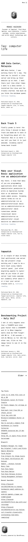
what (20, 357)
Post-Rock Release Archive (11, 474)
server (18, 298)
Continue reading (8, 96)
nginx (7, 298)
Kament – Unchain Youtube (11, 464)
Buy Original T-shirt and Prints (14, 448)
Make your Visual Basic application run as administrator (14, 173)
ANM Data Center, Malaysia (11, 65)
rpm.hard (9, 357)
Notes (3, 107)
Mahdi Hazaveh (14, 27)
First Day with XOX (8, 415)
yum (10, 299)
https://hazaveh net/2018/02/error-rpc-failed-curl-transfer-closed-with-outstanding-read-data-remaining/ (13, 512)
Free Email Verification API (12, 458)
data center (22, 355)
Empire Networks (7, 451)
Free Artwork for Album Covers (13, 456)
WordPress (20, 535)
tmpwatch (6, 251)
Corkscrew (5, 428)
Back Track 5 (8, 123)
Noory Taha (5, 466)
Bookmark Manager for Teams (11, 446)
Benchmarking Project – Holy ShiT (14, 317)
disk (2, 357)
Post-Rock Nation (7, 471)
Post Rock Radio (7, 469)
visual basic (5, 235)
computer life (11, 105)
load (2, 298)
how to (20, 233)
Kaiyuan (4, 461)
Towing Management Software (11, 476)
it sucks (21, 105)
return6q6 (5, 504)
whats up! (9, 107)
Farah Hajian (6, 453)
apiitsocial (10, 296)
